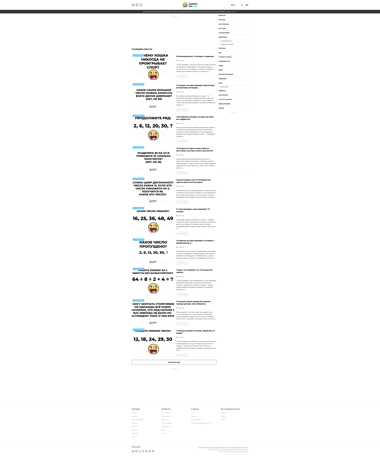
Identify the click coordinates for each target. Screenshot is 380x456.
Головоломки (224, 33)
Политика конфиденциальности (200, 423)
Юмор (221, 70)
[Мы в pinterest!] (146, 451)
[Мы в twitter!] (139, 451)
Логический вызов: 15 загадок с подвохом (195, 56)
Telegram (223, 416)
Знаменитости (224, 61)
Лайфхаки (222, 78)
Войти (233, 5)
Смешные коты (226, 41)
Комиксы (222, 90)
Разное (221, 108)
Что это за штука (225, 99)
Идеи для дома (224, 104)
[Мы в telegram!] (136, 451)
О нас (192, 413)
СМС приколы (224, 24)
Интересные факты (226, 74)
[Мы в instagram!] (143, 451)
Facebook (224, 413)
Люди (221, 65)
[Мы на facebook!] (133, 4)
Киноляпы (224, 87)
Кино (220, 83)
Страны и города (225, 57)
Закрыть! (234, 11)
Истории (222, 20)
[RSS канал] (153, 451)
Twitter (223, 419)
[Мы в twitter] (141, 4)
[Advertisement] (174, 32)
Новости (222, 15)
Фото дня (222, 28)
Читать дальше (182, 76)
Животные (223, 37)
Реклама (193, 416)
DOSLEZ (136, 447)
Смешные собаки (227, 44)
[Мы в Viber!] (150, 451)
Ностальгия (223, 95)
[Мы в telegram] (137, 4)
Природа (222, 48)
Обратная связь (196, 419)
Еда (220, 52)
